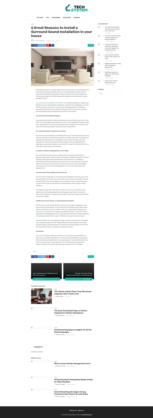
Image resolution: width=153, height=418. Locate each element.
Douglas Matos (40, 40)
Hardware (77, 17)
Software (40, 17)
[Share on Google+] (47, 45)
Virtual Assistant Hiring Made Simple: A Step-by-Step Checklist (73, 381)
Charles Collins (60, 366)
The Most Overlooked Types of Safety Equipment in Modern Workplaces (70, 312)
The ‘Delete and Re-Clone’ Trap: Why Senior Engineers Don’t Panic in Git (73, 293)
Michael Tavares (60, 384)
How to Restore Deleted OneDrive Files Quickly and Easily (112, 56)
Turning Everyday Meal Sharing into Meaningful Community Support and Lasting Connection (112, 47)
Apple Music (39, 211)
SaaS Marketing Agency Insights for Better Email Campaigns (73, 331)
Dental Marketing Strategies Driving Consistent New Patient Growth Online (71, 393)
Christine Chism (60, 334)
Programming (56, 17)
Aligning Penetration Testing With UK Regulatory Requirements (113, 65)
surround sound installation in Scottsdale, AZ (51, 103)
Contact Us (73, 410)
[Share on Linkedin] (53, 45)
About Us (81, 410)
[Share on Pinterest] (50, 45)
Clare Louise (59, 296)
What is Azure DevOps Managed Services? (72, 364)
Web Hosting (67, 17)
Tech (47, 17)
